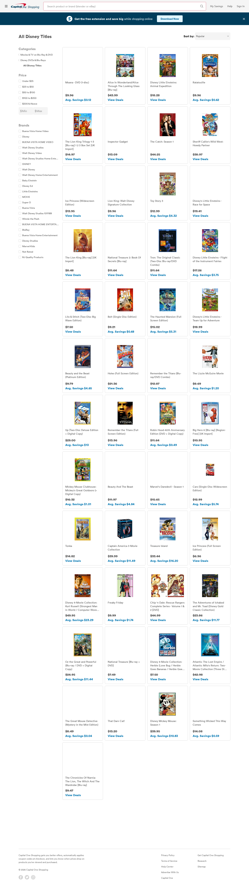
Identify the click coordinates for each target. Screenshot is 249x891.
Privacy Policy (167, 855)
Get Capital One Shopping (211, 855)
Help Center (167, 866)
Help (229, 6)
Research (202, 860)
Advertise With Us (170, 872)
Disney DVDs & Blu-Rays (32, 60)
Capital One (167, 877)
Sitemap (202, 866)
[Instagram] (33, 877)
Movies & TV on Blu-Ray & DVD (36, 54)
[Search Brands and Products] (202, 6)
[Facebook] (21, 877)
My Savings (216, 6)
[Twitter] (27, 877)
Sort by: (189, 36)
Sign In (241, 6)
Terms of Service (169, 860)
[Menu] (6, 6)
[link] (25, 6)
